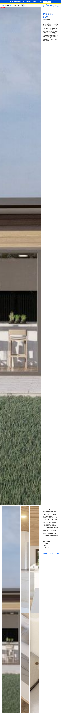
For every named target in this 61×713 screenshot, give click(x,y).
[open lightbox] (25, 559)
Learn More (47, 1)
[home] (6, 5)
